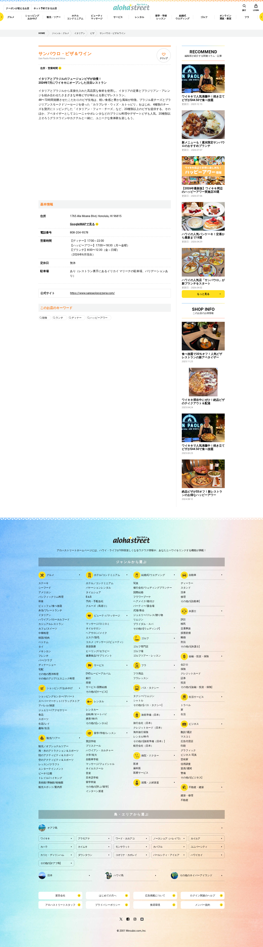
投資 (183, 682)
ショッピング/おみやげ (60, 688)
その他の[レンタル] (96, 723)
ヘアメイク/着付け (143, 601)
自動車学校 (92, 759)
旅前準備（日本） (151, 714)
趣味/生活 (44, 728)
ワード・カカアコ (125, 838)
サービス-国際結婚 (96, 687)
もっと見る (203, 293)
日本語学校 (92, 777)
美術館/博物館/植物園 (50, 782)
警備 (183, 773)
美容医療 (91, 646)
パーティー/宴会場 (143, 605)
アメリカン (44, 592)
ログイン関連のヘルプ (202, 895)
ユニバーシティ (199, 846)
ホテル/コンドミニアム (107, 575)
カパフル (158, 846)
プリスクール (93, 745)
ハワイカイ (197, 854)
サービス (99, 665)
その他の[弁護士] (190, 646)
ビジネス (194, 723)
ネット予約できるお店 (45, 8)
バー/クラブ (45, 660)
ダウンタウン (85, 854)
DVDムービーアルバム (98, 673)
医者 (135, 763)
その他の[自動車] (190, 601)
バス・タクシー (150, 687)
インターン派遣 (94, 791)
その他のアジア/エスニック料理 (56, 678)
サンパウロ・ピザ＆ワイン (65, 53)
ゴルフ (145, 638)
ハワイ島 (119, 875)
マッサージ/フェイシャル (100, 763)
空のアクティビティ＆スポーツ (56, 759)
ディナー (77, 317)
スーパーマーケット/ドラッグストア (59, 701)
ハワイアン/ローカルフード (54, 619)
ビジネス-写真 (189, 754)
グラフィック (188, 750)
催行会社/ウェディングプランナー (152, 587)
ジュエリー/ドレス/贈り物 (148, 615)
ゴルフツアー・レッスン (147, 655)
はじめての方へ (107, 895)
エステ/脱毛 (92, 637)
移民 (183, 623)
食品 (40, 714)
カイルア (195, 838)
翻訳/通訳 (186, 732)
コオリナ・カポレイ (126, 854)
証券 (183, 678)
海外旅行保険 (140, 732)
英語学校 (91, 741)
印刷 (183, 745)
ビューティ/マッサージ (107, 615)
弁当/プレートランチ (50, 610)
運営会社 (60, 895)
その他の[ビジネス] (191, 777)
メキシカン (44, 651)
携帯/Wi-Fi (91, 718)
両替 (88, 682)
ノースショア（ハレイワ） (167, 838)
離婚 (183, 637)
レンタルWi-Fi (141, 736)
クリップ (163, 58)
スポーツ (43, 719)
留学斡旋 (91, 782)
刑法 (183, 642)
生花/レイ (44, 723)
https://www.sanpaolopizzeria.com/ (92, 293)
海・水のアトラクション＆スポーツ (58, 750)
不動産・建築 (196, 787)
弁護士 (192, 610)
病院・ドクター (150, 755)
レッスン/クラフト (49, 764)
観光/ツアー (53, 737)
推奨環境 (155, 904)
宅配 (40, 669)
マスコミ (186, 736)
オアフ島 (52, 827)
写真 (135, 583)
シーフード (44, 587)
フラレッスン (140, 678)
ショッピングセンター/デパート (56, 696)
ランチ (59, 317)
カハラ (44, 846)
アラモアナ (84, 838)
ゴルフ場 (138, 651)
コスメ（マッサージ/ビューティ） (105, 642)
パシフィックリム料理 (51, 596)
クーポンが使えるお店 (17, 8)
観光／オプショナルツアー (53, 746)
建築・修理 (187, 795)
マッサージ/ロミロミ (97, 623)
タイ (40, 646)
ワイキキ (45, 838)
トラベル (186, 705)
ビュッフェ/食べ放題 (50, 605)
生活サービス (196, 696)
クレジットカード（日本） (148, 727)
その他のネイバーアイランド (196, 875)
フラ (143, 665)
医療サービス (140, 772)
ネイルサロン (93, 628)
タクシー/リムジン (143, 696)
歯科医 (137, 768)
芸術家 (184, 759)
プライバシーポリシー (107, 904)
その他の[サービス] (96, 691)
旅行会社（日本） (143, 723)
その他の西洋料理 (48, 674)
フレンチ (43, 655)
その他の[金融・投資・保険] (196, 687)
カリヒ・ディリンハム (52, 854)
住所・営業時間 (49, 68)
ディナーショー (47, 664)
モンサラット (123, 846)
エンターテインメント (51, 768)
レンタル (99, 701)
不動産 (184, 800)
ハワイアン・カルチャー (99, 750)
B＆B (89, 596)
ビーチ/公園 (45, 773)
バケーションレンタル (98, 587)
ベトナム (43, 642)
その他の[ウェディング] (146, 628)
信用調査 (186, 763)
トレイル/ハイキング (50, 777)
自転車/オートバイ (96, 714)
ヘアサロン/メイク (96, 632)
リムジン (138, 619)
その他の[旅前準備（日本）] (149, 741)
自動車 (192, 575)
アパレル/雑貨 (46, 705)
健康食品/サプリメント (99, 655)
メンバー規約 (202, 904)
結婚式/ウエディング (153, 575)
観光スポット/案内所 (50, 787)
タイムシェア (93, 592)
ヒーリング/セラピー (97, 651)
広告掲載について (155, 895)
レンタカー (92, 709)
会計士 (184, 664)
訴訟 (183, 619)
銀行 (88, 678)
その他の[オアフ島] (50, 863)
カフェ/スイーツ (47, 628)
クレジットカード (191, 673)
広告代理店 (187, 741)
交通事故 (186, 628)
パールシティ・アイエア (166, 854)
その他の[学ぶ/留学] (97, 786)
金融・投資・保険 (199, 656)
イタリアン (44, 615)
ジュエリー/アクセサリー (52, 710)
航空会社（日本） (143, 745)
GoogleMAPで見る (82, 224)
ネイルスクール (94, 768)
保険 (183, 669)
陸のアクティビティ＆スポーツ (56, 755)
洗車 (183, 592)
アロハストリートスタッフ (60, 904)
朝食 (44, 317)
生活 (183, 714)
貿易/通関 (186, 768)
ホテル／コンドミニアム (99, 583)
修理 (183, 596)
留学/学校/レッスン (105, 733)
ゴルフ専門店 (140, 646)
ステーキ (43, 583)
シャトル (138, 700)
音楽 (88, 773)
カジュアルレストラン (51, 624)
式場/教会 (138, 610)
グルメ (50, 575)
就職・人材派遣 (150, 782)
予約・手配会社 (94, 601)
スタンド (186, 587)
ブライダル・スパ (143, 624)
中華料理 (43, 633)
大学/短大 (91, 754)
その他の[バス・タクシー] (147, 705)
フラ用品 (138, 673)
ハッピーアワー (99, 317)
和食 (40, 601)
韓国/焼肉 (44, 637)
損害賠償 (186, 632)
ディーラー (187, 583)
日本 (49, 875)
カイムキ (82, 846)
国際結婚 (138, 592)
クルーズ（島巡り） (97, 605)
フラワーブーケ (142, 596)
